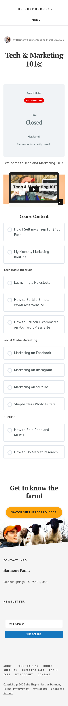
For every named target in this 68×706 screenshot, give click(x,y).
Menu (36, 19)
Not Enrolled (34, 100)
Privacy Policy (21, 688)
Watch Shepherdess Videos (34, 512)
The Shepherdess (34, 9)
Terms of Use (39, 688)
